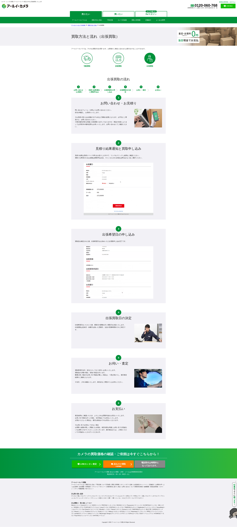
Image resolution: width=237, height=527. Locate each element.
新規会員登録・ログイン (227, 2)
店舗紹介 (148, 20)
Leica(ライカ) (104, 507)
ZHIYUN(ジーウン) (98, 515)
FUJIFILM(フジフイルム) (91, 507)
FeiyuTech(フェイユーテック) (83, 515)
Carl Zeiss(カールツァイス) (90, 509)
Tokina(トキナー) (116, 509)
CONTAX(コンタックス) (116, 507)
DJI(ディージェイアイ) (146, 513)
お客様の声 (159, 484)
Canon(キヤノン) (86, 505)
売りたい (86, 14)
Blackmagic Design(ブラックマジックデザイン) (113, 513)
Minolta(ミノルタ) (104, 509)
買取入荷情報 (136, 20)
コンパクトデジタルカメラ (106, 496)
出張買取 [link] (101, 25)
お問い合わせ (126, 486)
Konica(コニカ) (126, 509)
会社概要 (81, 486)
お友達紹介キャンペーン (140, 484)
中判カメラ (136, 496)
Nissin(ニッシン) (79, 511)
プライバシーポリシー (98, 486)
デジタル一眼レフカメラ (78, 496)
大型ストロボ (102, 498)
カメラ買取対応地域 (137, 486)
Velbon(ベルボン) (113, 511)
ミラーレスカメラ (92, 496)
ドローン (86, 498)
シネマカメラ (155, 496)
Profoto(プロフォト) (91, 511)
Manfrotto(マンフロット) (138, 511)
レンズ (81, 498)
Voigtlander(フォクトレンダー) (146, 507)
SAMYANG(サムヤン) (138, 509)
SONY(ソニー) (96, 505)
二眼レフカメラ (145, 496)
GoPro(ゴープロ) (133, 513)
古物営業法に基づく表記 (113, 486)
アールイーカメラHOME (78, 25)
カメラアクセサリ (137, 498)
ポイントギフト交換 (126, 484)
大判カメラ (129, 496)
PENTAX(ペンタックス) (108, 505)
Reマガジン (89, 488)
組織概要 (146, 486)
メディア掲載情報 (79, 488)
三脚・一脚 (111, 498)
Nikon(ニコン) (75, 505)
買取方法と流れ (97, 20)
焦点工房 (148, 509)
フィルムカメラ (119, 496)
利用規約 (88, 486)
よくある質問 (160, 20)
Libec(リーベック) (93, 513)
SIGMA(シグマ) (78, 507)
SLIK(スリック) (102, 511)
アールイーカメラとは (79, 20)
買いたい (118, 14)
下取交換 (110, 20)
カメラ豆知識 (122, 20)
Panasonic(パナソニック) (134, 505)
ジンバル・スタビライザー (123, 498)
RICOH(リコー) (121, 505)
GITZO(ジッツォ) (125, 511)
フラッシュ (94, 498)
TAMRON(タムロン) (130, 507)
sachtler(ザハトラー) (80, 513)
